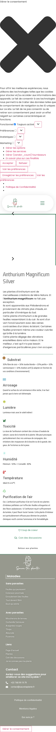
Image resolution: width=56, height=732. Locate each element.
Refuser (23, 163)
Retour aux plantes (28, 548)
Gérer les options (15, 148)
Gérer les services (16, 151)
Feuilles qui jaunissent (15, 589)
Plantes (9, 654)
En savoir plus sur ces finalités (22, 158)
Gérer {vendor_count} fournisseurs (26, 155)
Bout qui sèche (12, 604)
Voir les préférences (13, 169)
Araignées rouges (14, 626)
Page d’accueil (12, 650)
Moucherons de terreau (16, 618)
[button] (28, 45)
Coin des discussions (15, 657)
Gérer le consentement (15, 729)
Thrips (8, 629)
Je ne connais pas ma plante (19, 661)
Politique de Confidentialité (21, 187)
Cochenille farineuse (15, 622)
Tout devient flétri (14, 600)
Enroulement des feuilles (17, 596)
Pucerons (10, 636)
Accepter (7, 163)
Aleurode (10, 633)
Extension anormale (15, 593)
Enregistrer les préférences (18, 175)
